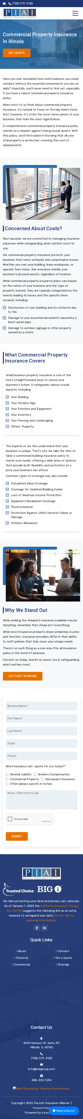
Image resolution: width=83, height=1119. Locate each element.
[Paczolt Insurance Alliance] (20, 13)
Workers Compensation (54, 774)
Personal (22, 958)
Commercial (22, 964)
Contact (63, 951)
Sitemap (63, 964)
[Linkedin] (45, 928)
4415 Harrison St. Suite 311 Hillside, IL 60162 (41, 1045)
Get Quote (17, 53)
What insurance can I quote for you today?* (36, 766)
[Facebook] (37, 928)
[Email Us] (4, 3)
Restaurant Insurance (60, 779)
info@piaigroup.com (41, 1069)
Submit (17, 836)
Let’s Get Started (23, 676)
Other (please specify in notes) (31, 784)
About (22, 951)
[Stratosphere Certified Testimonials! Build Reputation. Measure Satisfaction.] (41, 1089)
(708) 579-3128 (41, 1058)
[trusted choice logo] (18, 889)
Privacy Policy (41, 1108)
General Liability (20, 774)
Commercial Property (24, 779)
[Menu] (75, 13)
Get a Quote (63, 958)
